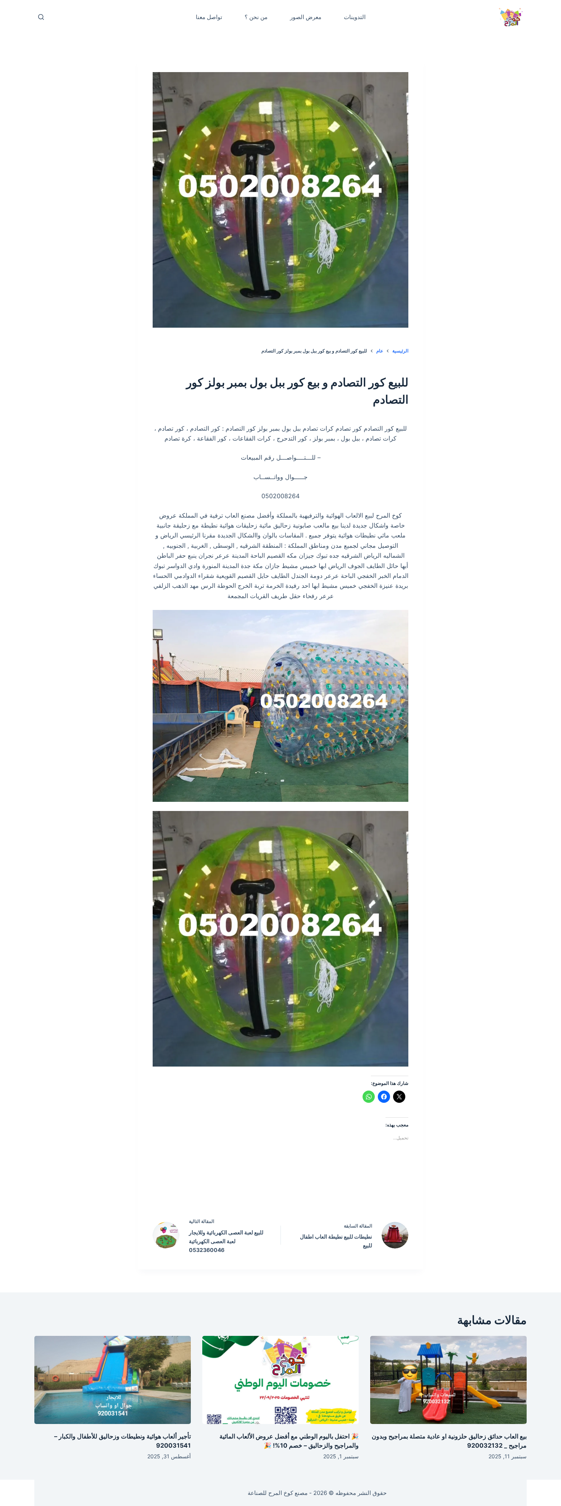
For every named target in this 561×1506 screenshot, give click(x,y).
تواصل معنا (209, 17)
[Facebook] (329, 1189)
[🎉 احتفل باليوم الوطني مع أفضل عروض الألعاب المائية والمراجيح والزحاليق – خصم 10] (280, 1380)
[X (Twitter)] (297, 1189)
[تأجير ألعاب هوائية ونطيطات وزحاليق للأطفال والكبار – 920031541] (112, 1380)
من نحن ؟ (256, 17)
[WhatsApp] (232, 1189)
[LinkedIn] (264, 1189)
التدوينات (355, 17)
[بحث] (41, 17)
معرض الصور (305, 17)
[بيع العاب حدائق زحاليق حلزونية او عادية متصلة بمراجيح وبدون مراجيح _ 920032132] (448, 1380)
